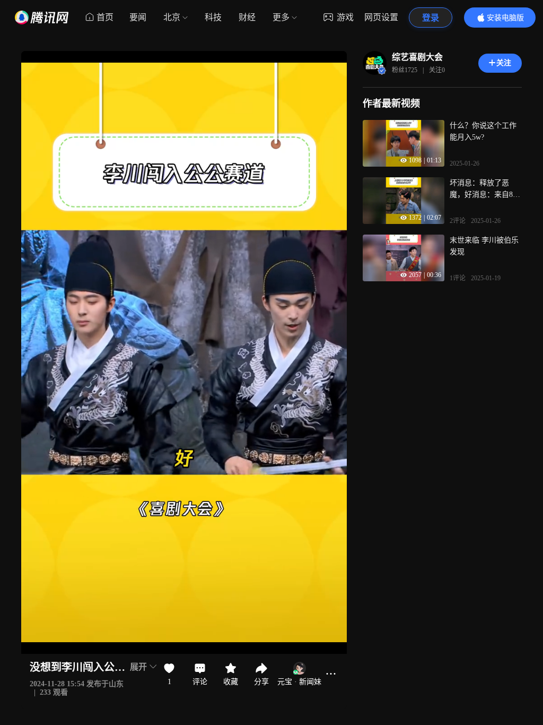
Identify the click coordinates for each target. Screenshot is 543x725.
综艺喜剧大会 (417, 57)
